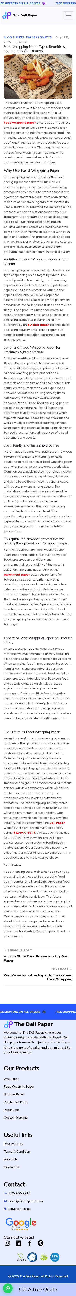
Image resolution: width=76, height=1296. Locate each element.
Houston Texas (19, 1209)
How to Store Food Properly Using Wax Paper (36, 958)
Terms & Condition (17, 1151)
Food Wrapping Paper (19, 1086)
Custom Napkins (15, 1117)
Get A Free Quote (38, 1289)
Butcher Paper (14, 1094)
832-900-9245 (19, 1193)
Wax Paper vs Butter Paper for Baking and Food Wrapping (38, 977)
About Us (10, 1159)
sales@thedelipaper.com (26, 1201)
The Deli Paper (5, 15)
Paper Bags (11, 1110)
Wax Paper (11, 1079)
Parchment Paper (16, 1102)
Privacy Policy (13, 1144)
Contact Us (12, 1167)
